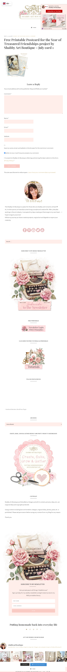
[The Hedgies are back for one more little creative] (5, 656)
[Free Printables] (33, 328)
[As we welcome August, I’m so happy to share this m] (16, 656)
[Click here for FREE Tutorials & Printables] (33, 357)
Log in (48, 671)
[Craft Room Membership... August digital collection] (39, 656)
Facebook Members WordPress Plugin (16, 409)
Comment (8, 94)
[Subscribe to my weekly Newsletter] (33, 312)
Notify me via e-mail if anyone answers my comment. (22, 153)
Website (6, 136)
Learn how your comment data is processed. (42, 172)
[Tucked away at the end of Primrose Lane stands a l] (28, 656)
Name (6, 118)
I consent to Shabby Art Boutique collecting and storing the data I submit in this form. (31, 159)
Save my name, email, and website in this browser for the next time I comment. (29, 148)
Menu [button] (34, 27)
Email (6, 127)
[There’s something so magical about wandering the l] (62, 656)
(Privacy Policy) (9, 160)
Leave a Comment (31, 36)
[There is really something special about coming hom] (50, 656)
